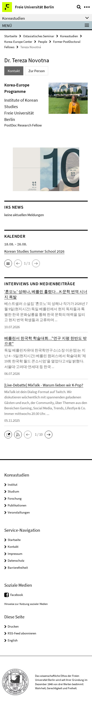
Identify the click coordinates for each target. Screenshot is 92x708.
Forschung (15, 498)
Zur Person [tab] (36, 70)
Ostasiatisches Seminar (38, 36)
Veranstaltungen (19, 512)
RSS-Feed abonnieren (22, 633)
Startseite (10, 36)
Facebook (16, 595)
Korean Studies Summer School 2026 (34, 251)
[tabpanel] (46, 106)
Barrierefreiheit (18, 568)
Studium (13, 491)
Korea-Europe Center (18, 42)
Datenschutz (16, 560)
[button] (8, 263)
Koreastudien (69, 36)
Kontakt (13, 547)
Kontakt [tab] (14, 70)
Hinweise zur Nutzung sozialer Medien (26, 604)
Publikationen (17, 505)
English (13, 640)
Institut (12, 484)
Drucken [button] (13, 626)
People (42, 42)
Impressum (15, 554)
